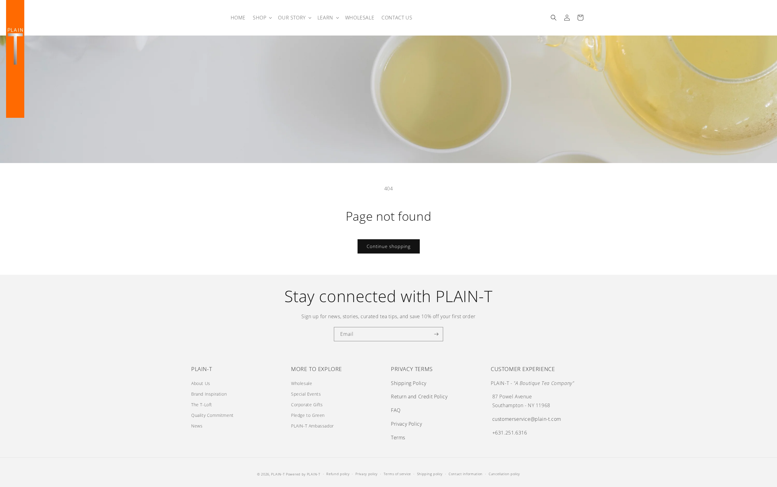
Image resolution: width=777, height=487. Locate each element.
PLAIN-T (278, 474)
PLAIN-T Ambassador (312, 426)
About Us (200, 383)
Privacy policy (366, 474)
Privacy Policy (406, 424)
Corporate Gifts (307, 404)
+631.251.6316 (509, 432)
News (196, 426)
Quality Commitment (212, 415)
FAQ (396, 410)
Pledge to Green (308, 415)
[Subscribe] (436, 334)
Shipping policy (430, 474)
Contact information (466, 474)
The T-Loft (201, 404)
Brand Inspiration (209, 394)
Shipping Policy (408, 383)
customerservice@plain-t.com (526, 419)
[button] (261, 18)
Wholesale (301, 383)
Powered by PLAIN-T (303, 474)
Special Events (306, 394)
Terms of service (397, 474)
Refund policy (337, 474)
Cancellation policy (504, 474)
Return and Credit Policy (419, 396)
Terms (398, 437)
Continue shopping (389, 246)
